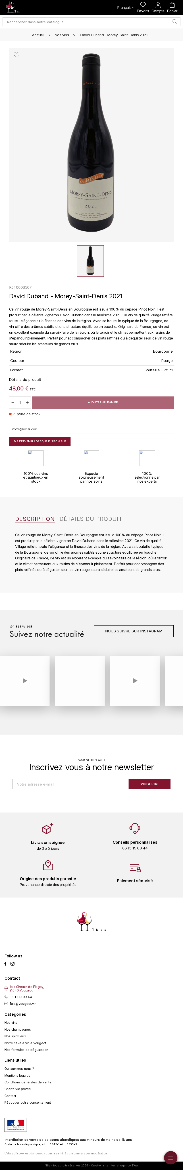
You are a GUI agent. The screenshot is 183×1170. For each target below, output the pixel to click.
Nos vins (10, 1022)
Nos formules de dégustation (26, 1049)
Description (35, 519)
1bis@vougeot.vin (23, 1003)
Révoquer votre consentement (27, 1102)
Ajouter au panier (103, 402)
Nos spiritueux (15, 1036)
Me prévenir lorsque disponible (40, 441)
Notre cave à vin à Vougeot (25, 1043)
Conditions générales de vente (28, 1082)
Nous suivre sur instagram (133, 631)
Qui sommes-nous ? (19, 1068)
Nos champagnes (17, 1029)
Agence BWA (129, 1165)
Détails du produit (91, 519)
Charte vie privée (17, 1089)
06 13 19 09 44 (21, 997)
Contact (10, 1095)
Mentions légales (17, 1075)
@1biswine (21, 626)
